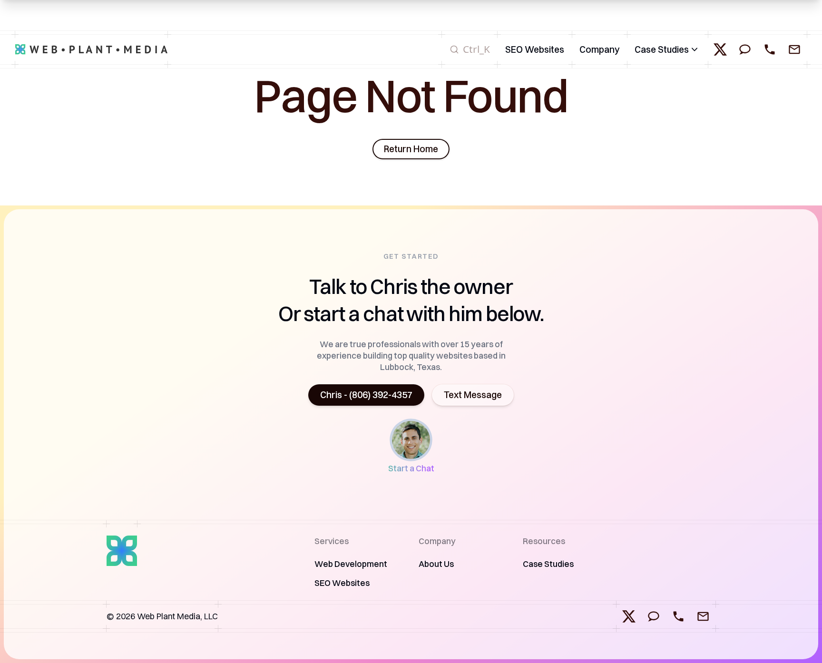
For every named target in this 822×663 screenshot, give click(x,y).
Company (599, 49)
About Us (436, 564)
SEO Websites (342, 583)
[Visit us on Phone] (678, 616)
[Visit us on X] (628, 616)
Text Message (473, 394)
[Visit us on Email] (703, 616)
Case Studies (662, 49)
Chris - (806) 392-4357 (366, 394)
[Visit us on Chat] (653, 616)
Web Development (350, 564)
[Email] (794, 49)
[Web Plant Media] (91, 49)
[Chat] (745, 49)
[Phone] (769, 49)
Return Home (411, 149)
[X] (720, 49)
